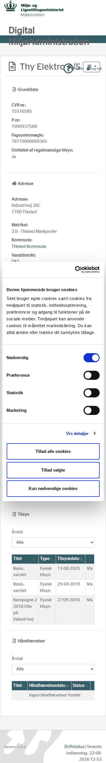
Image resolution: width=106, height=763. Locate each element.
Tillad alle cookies (53, 451)
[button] (91, 67)
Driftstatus (74, 747)
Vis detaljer (77, 433)
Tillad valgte (53, 470)
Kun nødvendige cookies (53, 488)
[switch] (91, 375)
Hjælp (78, 68)
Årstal (17, 532)
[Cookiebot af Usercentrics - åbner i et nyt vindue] (75, 269)
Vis (90, 568)
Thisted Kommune (29, 246)
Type (44, 559)
